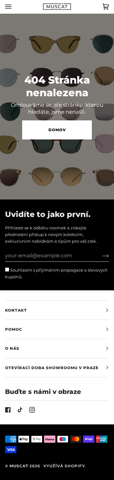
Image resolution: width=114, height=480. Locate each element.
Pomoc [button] (13, 329)
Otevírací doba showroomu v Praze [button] (51, 367)
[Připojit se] (100, 256)
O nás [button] (12, 348)
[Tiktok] (20, 410)
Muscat (19, 465)
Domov (57, 129)
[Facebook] (8, 410)
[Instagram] (32, 410)
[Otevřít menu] (14, 6)
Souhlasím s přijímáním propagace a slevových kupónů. (56, 273)
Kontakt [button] (16, 310)
